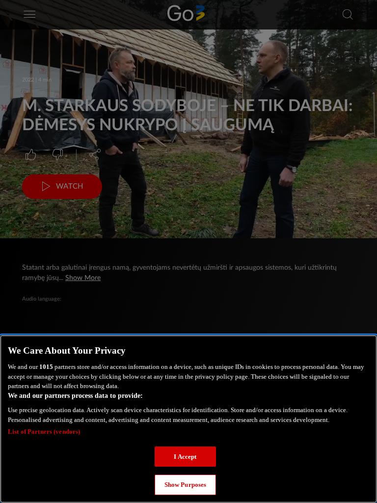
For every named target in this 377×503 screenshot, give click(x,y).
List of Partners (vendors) (44, 431)
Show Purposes (185, 484)
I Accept (185, 456)
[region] (188, 419)
